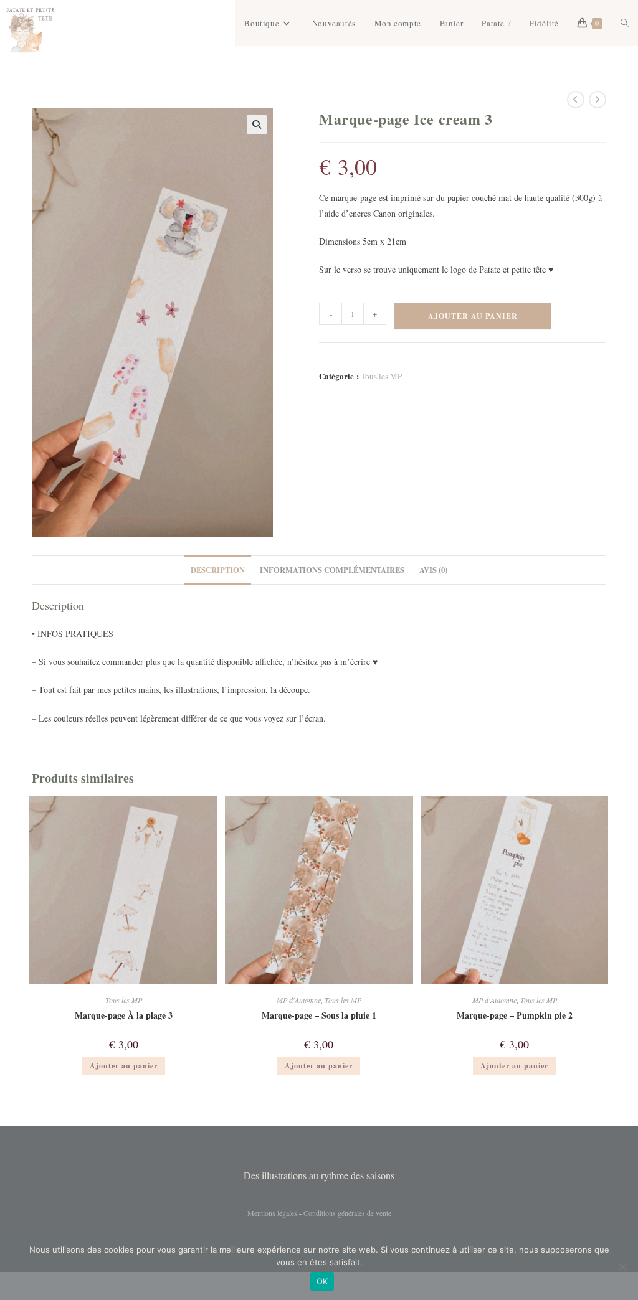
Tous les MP (381, 376)
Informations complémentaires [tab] (332, 569)
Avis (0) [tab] (433, 569)
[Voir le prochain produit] (597, 99)
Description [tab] (218, 569)
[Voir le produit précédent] (575, 99)
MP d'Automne (299, 1000)
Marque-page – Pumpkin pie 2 (515, 1015)
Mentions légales (272, 1213)
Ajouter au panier (473, 316)
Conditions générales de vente (347, 1213)
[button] (257, 124)
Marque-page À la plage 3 (124, 1015)
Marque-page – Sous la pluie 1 (319, 1015)
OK (322, 1281)
